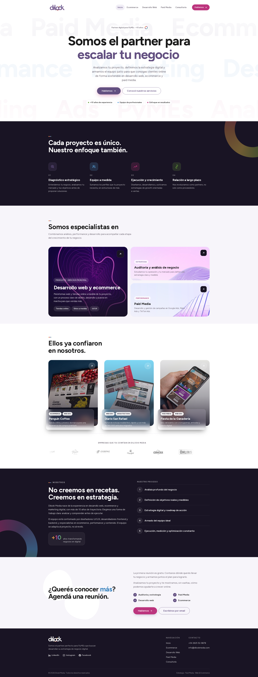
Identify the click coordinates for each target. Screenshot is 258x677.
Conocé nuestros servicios (141, 90)
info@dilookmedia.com (199, 648)
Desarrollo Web (149, 7)
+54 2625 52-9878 (197, 643)
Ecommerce (132, 7)
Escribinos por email (174, 610)
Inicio (120, 7)
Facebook (86, 655)
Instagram (70, 655)
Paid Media (166, 7)
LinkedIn (55, 655)
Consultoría (180, 7)
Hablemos (199, 7)
